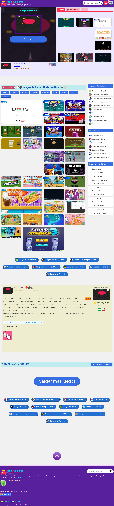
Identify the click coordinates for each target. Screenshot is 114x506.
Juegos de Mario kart (75, 399)
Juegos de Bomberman (100, 102)
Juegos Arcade (97, 176)
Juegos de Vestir (97, 191)
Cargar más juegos (57, 381)
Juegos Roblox (20, 407)
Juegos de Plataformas (100, 94)
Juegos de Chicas (98, 150)
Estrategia (6, 96)
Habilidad (45, 92)
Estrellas (24, 92)
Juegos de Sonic (97, 135)
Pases (55, 92)
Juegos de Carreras (57, 421)
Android (73, 92)
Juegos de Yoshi (69, 407)
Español (7, 494)
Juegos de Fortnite (93, 407)
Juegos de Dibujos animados (90, 414)
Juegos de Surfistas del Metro (57, 414)
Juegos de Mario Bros (17, 399)
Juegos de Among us (99, 146)
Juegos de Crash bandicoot (47, 399)
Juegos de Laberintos (99, 124)
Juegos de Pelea (97, 202)
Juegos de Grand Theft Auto (101, 157)
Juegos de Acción (98, 198)
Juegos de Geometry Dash (101, 105)
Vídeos (84, 10)
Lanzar (64, 92)
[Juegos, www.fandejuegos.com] (11, 3)
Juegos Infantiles (98, 209)
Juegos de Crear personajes (101, 98)
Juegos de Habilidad (99, 91)
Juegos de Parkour (98, 113)
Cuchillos (35, 92)
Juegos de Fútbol (98, 143)
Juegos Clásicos (97, 187)
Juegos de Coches (98, 194)
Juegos (61, 10)
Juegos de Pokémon (99, 139)
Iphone (14, 92)
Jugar (28, 39)
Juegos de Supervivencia (100, 120)
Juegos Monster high (99, 154)
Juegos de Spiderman (44, 407)
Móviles (5, 92)
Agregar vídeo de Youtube (102, 364)
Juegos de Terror (98, 205)
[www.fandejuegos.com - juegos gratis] (11, 472)
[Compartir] (54, 64)
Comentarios (73, 10)
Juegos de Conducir (99, 109)
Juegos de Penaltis (98, 116)
